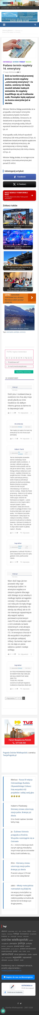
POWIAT (22, 62)
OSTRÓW (16, 62)
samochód (7, 954)
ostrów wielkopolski (15, 940)
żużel (21, 960)
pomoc (4, 946)
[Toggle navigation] (4, 24)
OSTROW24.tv (27, 985)
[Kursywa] (9, 358)
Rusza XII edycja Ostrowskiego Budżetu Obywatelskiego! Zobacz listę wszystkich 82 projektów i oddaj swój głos (22, 786)
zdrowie (4, 960)
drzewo (24, 931)
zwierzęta (10, 960)
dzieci (29, 931)
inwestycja (9, 934)
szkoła (30, 954)
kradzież (4, 936)
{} (28, 358)
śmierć (16, 960)
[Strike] (14, 358)
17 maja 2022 (7, 72)
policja (21, 943)
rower (24, 951)
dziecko (34, 931)
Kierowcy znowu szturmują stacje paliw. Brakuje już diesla (22, 812)
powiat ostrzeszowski (28, 949)
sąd (3, 957)
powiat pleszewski (7, 951)
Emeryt (20, 427)
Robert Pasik (20, 547)
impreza (4, 934)
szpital (35, 954)
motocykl (13, 936)
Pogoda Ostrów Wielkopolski (15, 752)
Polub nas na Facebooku (14, 992)
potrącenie (10, 946)
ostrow (14, 72)
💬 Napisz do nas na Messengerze (18, 977)
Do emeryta (20, 453)
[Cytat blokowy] (21, 358)
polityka (16, 332)
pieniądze (10, 332)
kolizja (16, 933)
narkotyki (19, 936)
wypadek (17, 957)
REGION (28, 62)
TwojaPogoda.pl (9, 755)
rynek (28, 951)
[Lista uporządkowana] (16, 358)
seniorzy (23, 332)
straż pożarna (20, 954)
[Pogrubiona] (7, 358)
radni (20, 951)
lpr (9, 936)
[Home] (7, 30)
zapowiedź (27, 957)
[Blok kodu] (23, 358)
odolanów (25, 936)
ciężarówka (11, 931)
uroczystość (8, 957)
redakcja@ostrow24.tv (11, 970)
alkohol (4, 931)
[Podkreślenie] (11, 358)
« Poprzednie (10, 698)
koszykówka (33, 934)
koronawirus (24, 934)
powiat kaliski (19, 946)
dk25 (20, 931)
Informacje (7, 62)
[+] (31, 358)
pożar (15, 951)
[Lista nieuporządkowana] (19, 358)
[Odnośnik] (26, 358)
